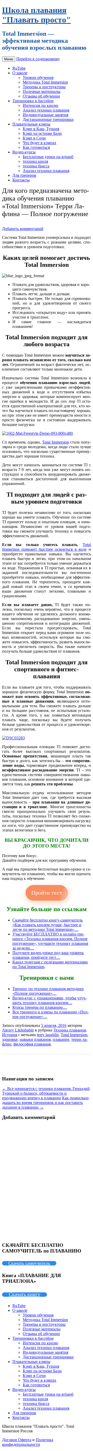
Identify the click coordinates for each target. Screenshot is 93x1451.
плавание (61, 1039)
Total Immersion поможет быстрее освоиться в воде (46, 546)
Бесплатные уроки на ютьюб (48, 156)
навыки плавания (35, 1039)
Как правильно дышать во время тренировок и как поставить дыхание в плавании (45, 1102)
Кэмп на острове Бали (42, 133)
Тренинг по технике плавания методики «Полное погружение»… (48, 991)
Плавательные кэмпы (31, 124)
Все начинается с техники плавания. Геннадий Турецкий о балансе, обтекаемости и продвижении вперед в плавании (46, 1093)
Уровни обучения (38, 77)
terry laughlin (48, 1035)
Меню (8, 59)
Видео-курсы (24, 152)
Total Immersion (55, 442)
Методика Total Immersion (45, 82)
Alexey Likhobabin (18, 1030)
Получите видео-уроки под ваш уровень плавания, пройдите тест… (48, 955)
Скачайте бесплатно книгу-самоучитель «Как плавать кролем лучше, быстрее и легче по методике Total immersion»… (47, 925)
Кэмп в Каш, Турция (41, 129)
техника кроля (35, 161)
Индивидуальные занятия (45, 115)
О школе (19, 73)
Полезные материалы (41, 91)
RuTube (19, 68)
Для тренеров (24, 175)
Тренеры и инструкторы (44, 87)
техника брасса (36, 166)
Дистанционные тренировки (48, 119)
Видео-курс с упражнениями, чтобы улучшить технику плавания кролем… (49, 1000)
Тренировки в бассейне (33, 101)
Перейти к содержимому (38, 59)
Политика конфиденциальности (27, 1442)
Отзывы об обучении (41, 96)
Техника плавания (69, 1030)
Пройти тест (46, 892)
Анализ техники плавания (46, 110)
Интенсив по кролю (40, 105)
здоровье (10, 1039)
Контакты (21, 180)
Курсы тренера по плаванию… (39, 1007)
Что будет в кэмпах (39, 143)
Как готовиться (36, 147)
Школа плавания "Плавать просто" (36, 14)
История (9, 1035)
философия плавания (32, 1044)
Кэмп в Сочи (34, 138)
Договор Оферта (16, 1440)
